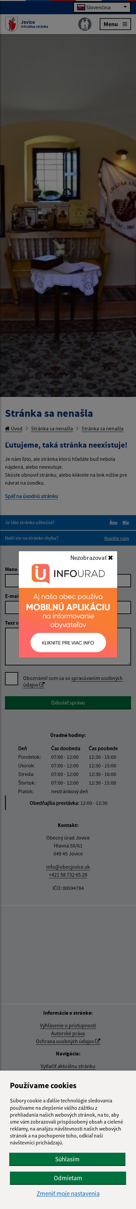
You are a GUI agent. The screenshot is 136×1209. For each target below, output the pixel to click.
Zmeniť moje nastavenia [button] (68, 1193)
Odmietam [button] (68, 1178)
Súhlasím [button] (67, 1159)
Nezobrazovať (89, 557)
